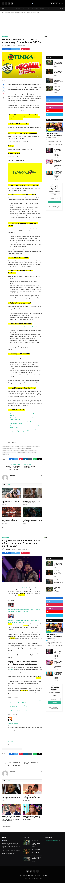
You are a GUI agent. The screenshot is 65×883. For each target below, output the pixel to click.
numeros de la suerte (26, 448)
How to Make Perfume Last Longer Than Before (58, 80)
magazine (48, 131)
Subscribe (54, 3)
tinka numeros (6, 454)
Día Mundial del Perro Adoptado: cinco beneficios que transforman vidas (10, 501)
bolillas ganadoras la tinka (8, 446)
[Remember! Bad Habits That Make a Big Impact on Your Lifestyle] (49, 62)
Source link (10, 439)
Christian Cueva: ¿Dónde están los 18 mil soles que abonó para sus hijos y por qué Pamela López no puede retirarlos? (11, 798)
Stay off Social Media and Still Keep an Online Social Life (57, 88)
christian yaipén (6, 748)
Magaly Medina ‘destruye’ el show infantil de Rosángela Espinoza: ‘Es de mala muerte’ (31, 818)
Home (13, 8)
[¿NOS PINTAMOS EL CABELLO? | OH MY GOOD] (54, 127)
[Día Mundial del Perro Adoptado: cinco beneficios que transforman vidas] (11, 493)
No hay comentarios (21, 45)
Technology (42, 8)
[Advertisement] (32, 24)
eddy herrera (13, 748)
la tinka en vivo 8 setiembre (8, 448)
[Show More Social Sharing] (31, 49)
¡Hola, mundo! (49, 841)
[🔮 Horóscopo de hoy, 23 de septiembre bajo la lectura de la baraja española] (11, 512)
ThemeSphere (39, 878)
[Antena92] (32, 3)
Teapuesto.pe (35, 326)
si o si (29, 452)
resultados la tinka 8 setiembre (9, 452)
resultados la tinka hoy (22, 452)
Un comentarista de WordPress (52, 840)
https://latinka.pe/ (25, 326)
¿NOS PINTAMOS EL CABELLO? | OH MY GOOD (54, 134)
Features (18, 8)
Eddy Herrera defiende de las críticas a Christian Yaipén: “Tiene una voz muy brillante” (12, 468)
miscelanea (5, 36)
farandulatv (26, 8)
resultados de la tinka (7, 450)
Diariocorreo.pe (11, 93)
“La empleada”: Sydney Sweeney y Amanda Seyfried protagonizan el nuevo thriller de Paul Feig (31, 501)
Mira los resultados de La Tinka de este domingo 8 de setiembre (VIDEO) (32, 762)
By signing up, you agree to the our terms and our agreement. (54, 206)
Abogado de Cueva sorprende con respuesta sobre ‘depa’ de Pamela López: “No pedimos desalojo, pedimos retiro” (31, 798)
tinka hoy (34, 452)
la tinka (21, 446)
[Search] (62, 9)
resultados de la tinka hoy (18, 450)
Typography (35, 8)
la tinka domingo (28, 446)
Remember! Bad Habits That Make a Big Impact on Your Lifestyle (58, 63)
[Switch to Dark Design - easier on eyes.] (60, 9)
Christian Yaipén (23, 588)
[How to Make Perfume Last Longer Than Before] (49, 80)
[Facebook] (3, 84)
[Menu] (3, 9)
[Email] (3, 97)
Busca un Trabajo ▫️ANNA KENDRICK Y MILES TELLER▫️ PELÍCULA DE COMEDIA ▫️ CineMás (58, 174)
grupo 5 (19, 748)
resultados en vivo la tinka (30, 450)
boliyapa (17, 446)
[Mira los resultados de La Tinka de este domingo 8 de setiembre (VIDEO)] (22, 65)
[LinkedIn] (3, 90)
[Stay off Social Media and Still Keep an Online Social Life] (49, 88)
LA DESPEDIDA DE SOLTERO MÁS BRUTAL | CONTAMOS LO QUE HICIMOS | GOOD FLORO (58, 163)
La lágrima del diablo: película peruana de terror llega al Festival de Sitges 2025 (32, 520)
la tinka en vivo (36, 446)
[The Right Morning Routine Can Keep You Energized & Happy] (49, 71)
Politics (24, 875)
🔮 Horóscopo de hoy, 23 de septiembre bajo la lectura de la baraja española (10, 520)
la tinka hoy (18, 448)
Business (30, 875)
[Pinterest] (3, 94)
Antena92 (8, 45)
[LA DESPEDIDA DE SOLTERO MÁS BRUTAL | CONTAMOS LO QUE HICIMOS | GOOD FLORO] (49, 162)
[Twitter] (3, 87)
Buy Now (50, 8)
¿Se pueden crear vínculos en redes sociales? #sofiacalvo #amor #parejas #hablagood (58, 152)
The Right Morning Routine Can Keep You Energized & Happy (58, 72)
